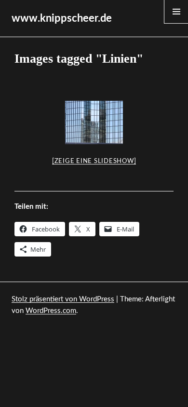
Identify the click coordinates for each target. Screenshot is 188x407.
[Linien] (94, 122)
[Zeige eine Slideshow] (94, 161)
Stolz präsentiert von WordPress (63, 299)
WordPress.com (51, 310)
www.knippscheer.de (62, 18)
